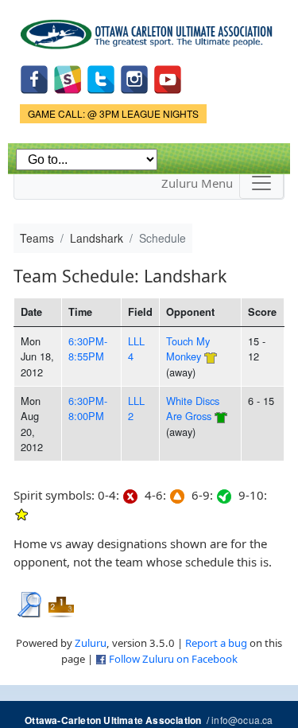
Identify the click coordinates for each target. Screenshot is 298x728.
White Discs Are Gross (192, 408)
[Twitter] (101, 77)
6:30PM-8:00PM (87, 408)
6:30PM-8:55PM (87, 348)
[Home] (149, 28)
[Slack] (67, 77)
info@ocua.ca (242, 719)
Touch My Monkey (188, 348)
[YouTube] (167, 77)
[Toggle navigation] (261, 183)
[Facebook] (34, 77)
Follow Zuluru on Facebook (173, 659)
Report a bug (216, 643)
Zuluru (90, 643)
